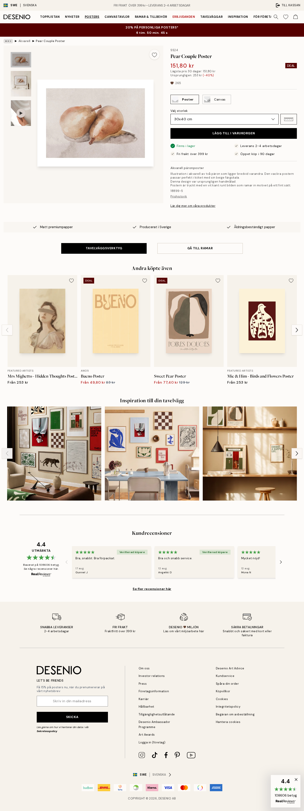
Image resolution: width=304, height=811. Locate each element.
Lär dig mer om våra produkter (192, 206)
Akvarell (24, 41)
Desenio (164, 798)
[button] (288, 119)
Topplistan (50, 17)
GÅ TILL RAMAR (200, 248)
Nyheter (72, 17)
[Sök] (276, 17)
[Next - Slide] (297, 330)
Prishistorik (178, 196)
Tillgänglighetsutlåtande (157, 714)
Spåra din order (227, 684)
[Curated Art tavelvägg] (54, 454)
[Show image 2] (21, 84)
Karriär (144, 699)
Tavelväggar (211, 17)
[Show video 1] (21, 113)
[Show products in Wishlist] (286, 17)
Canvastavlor (117, 17)
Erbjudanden (183, 17)
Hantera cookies (228, 722)
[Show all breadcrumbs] (8, 41)
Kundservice (225, 676)
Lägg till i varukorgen (234, 133)
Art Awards (147, 735)
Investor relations (152, 676)
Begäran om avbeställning (235, 714)
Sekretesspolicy (47, 731)
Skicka (72, 717)
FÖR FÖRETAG (264, 17)
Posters (92, 17)
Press (143, 684)
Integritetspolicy (228, 706)
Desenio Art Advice (230, 668)
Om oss (144, 668)
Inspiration (238, 17)
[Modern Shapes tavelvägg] (152, 454)
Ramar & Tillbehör (151, 17)
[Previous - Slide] (7, 330)
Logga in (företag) (152, 742)
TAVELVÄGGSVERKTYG (104, 248)
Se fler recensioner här (152, 589)
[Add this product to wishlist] (154, 54)
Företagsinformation (154, 691)
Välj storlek (179, 111)
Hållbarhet (146, 706)
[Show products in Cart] (295, 17)
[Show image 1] (21, 59)
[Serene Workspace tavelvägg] (250, 454)
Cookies (222, 699)
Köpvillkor (223, 691)
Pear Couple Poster (50, 41)
